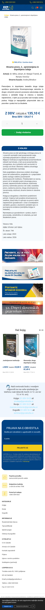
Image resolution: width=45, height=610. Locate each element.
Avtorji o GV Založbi (8, 547)
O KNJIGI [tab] (22, 148)
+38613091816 (37, 2)
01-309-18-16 (26, 410)
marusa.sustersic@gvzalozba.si (23, 407)
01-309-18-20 (25, 398)
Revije (4, 509)
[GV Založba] (9, 8)
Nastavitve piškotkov (22, 606)
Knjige (6, 15)
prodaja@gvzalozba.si (23, 401)
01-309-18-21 (25, 404)
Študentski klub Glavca (9, 522)
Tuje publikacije (7, 526)
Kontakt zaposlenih (8, 550)
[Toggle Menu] (41, 7)
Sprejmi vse (7, 606)
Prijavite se (22, 448)
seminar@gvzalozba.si (23, 413)
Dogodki (5, 513)
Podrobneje (26, 461)
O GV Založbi (6, 543)
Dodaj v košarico (23, 132)
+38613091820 (10, 2)
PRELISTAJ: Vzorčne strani (23, 62)
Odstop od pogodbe (8, 534)
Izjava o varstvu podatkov (10, 558)
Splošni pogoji (6, 530)
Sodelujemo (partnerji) (9, 562)
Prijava (4, 554)
